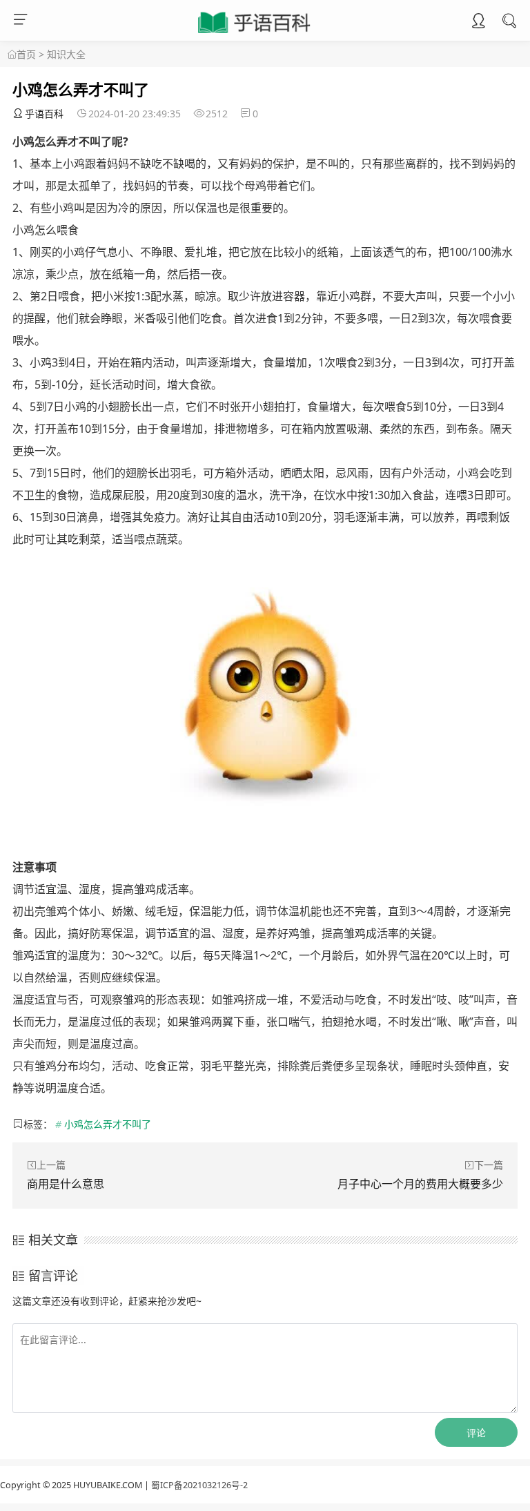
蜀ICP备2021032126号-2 (199, 1485)
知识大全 (66, 54)
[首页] (12, 54)
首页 (26, 54)
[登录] (478, 22)
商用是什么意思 (65, 1183)
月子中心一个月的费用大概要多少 (420, 1183)
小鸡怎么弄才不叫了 (107, 1124)
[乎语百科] (255, 34)
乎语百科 (44, 113)
